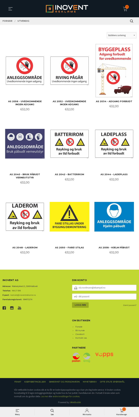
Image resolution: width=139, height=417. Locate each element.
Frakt (17, 381)
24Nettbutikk (75, 402)
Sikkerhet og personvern (64, 381)
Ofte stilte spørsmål (112, 381)
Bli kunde (80, 330)
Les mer (44, 396)
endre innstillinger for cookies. (66, 396)
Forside (78, 326)
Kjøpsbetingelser (35, 381)
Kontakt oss (81, 338)
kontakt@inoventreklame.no (23, 295)
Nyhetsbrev (90, 381)
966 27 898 (16, 290)
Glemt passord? (129, 305)
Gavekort (80, 334)
